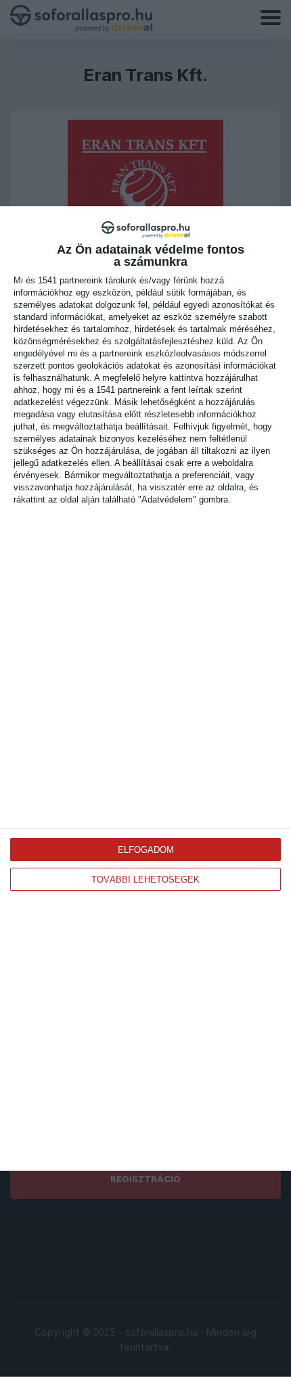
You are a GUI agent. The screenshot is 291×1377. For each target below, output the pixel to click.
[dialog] (145, 688)
